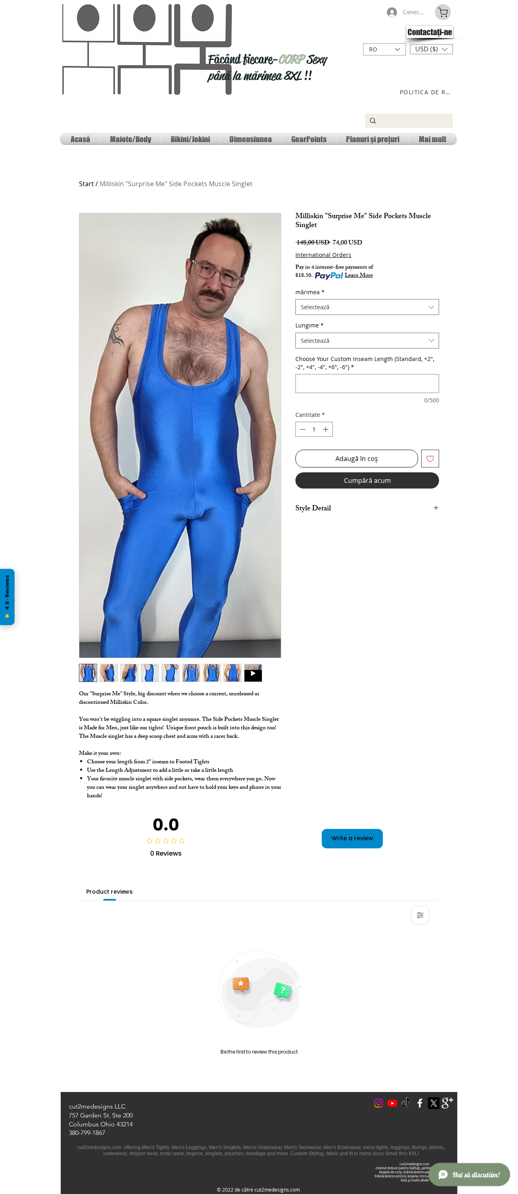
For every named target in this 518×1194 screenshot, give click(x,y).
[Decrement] (302, 429)
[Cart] (443, 12)
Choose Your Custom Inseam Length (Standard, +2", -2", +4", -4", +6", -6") (364, 363)
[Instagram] (378, 1103)
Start (86, 183)
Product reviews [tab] (109, 892)
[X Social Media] (433, 1103)
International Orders (323, 255)
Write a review (352, 838)
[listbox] (431, 49)
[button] (431, 49)
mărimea (310, 292)
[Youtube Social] (392, 1103)
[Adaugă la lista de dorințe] (430, 458)
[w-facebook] (420, 1103)
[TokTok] (406, 1103)
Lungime (309, 325)
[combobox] (367, 307)
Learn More (359, 276)
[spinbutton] (314, 429)
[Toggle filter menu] (420, 915)
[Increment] (326, 429)
